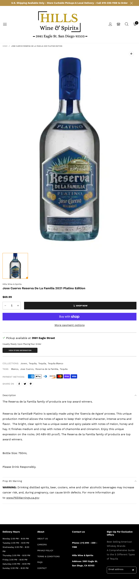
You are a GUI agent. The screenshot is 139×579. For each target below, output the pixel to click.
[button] (5, 305)
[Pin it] (30, 383)
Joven (24, 363)
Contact (42, 568)
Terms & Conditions (48, 556)
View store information (20, 350)
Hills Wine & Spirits (12, 284)
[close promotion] (131, 3)
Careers (42, 544)
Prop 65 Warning (12, 481)
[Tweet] (24, 383)
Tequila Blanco (55, 363)
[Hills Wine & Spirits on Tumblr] (88, 574)
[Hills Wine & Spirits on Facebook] (73, 574)
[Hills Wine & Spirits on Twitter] (78, 574)
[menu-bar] (7, 24)
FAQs (40, 562)
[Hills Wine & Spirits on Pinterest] (83, 574)
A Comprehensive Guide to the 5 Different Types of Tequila (121, 554)
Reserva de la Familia (46, 369)
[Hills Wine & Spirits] (60, 24)
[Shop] (118, 24)
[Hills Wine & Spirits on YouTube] (98, 574)
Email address (115, 569)
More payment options (70, 325)
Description (9, 395)
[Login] (110, 24)
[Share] (19, 383)
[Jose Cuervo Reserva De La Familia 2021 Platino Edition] (69, 149)
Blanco (14, 369)
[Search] (127, 24)
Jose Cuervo (27, 369)
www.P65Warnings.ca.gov (22, 497)
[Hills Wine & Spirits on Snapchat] (93, 574)
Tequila (32, 363)
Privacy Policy (45, 550)
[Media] (131, 53)
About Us (42, 538)
